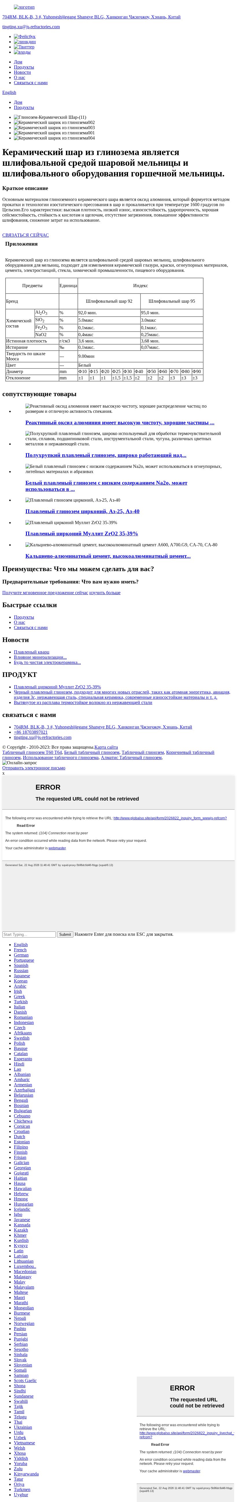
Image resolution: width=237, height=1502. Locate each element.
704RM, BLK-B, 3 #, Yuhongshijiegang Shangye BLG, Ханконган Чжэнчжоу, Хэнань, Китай (91, 16)
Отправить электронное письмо (33, 767)
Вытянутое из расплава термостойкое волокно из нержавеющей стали (83, 702)
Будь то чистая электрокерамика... (47, 662)
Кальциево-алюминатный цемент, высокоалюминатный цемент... (108, 556)
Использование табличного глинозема (61, 757)
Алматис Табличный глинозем (131, 757)
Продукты (24, 67)
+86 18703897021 (31, 732)
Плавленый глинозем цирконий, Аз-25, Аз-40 (82, 511)
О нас (19, 77)
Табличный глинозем (143, 752)
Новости (22, 72)
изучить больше (105, 592)
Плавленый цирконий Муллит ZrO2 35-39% (81, 533)
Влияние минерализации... (40, 657)
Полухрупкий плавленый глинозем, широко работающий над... (105, 455)
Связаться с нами (31, 82)
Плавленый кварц (31, 652)
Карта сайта (106, 747)
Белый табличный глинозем (91, 752)
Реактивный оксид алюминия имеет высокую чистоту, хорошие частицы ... (119, 422)
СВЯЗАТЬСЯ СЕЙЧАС (25, 235)
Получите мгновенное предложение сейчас (45, 592)
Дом (18, 61)
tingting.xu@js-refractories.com (31, 26)
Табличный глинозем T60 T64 (32, 752)
